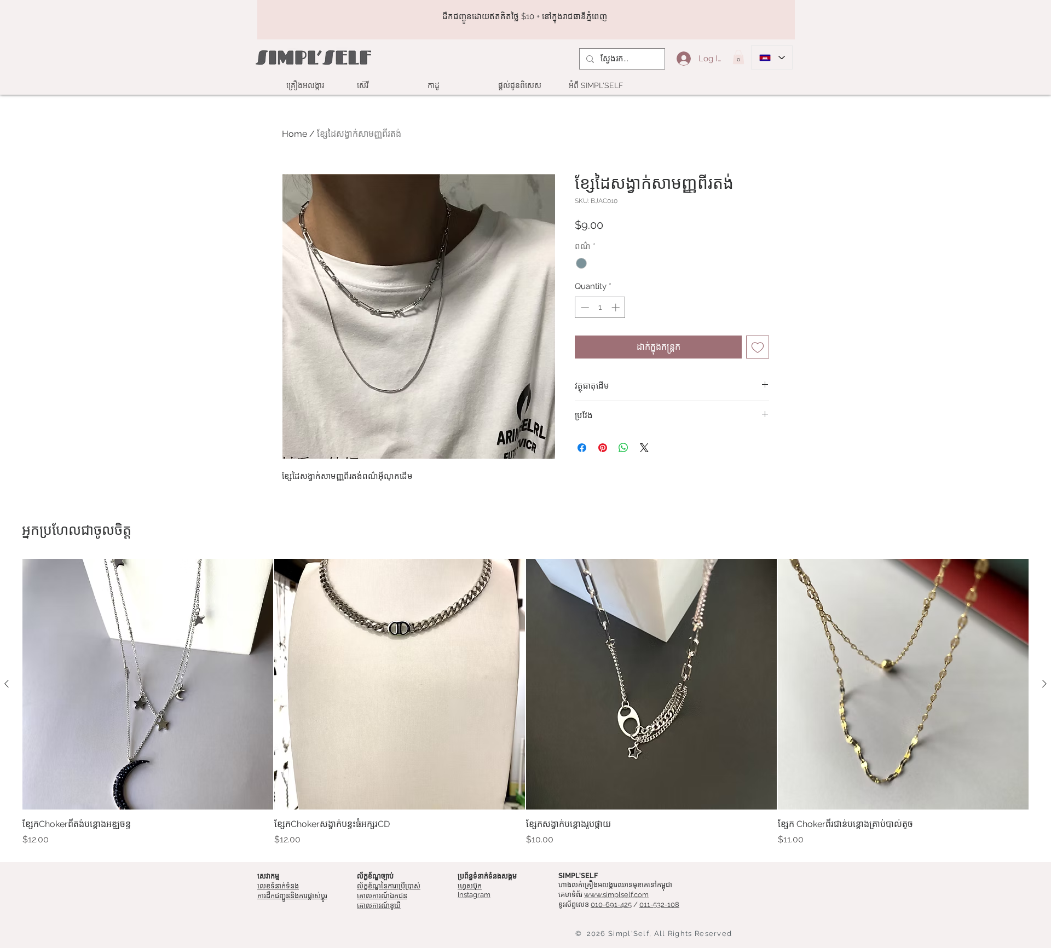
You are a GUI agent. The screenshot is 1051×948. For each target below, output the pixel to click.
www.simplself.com (616, 895)
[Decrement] (583, 307)
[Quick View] (147, 684)
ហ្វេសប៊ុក (470, 886)
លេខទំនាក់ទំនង (278, 886)
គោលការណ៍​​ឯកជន (382, 896)
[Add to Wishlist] (757, 347)
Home (294, 134)
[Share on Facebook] (581, 447)
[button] (738, 57)
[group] (525, 702)
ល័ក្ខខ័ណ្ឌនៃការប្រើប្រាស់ (388, 886)
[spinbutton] (600, 307)
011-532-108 (659, 904)
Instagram (474, 895)
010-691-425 (611, 904)
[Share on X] (644, 447)
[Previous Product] (6, 683)
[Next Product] (1044, 683)
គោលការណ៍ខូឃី (379, 905)
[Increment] (616, 307)
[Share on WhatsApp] (623, 447)
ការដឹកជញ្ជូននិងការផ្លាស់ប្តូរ (292, 896)
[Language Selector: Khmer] (772, 57)
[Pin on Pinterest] (602, 447)
